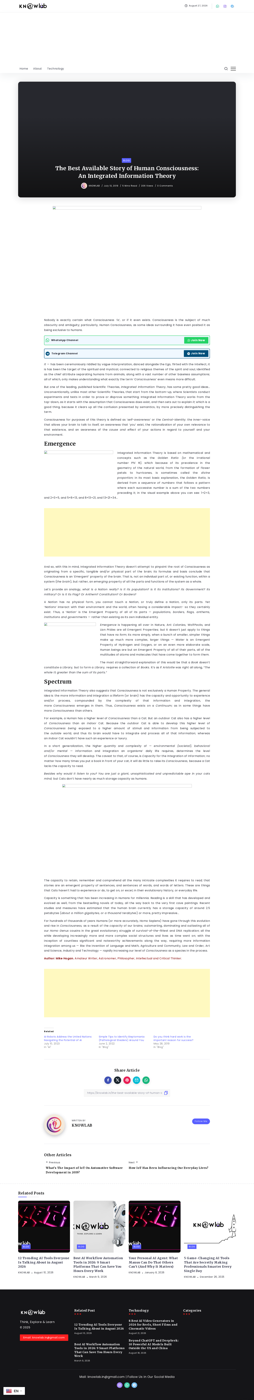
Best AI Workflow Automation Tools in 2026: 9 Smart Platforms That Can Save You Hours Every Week (98, 1264)
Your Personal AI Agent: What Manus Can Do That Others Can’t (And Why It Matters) (153, 1262)
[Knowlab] (33, 6)
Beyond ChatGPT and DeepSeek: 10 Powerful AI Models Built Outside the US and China (153, 1344)
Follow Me (201, 1121)
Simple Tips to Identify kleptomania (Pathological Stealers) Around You (122, 1038)
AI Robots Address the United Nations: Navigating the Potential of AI (68, 1038)
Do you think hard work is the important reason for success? (174, 1038)
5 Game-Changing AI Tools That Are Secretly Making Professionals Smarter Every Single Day (208, 1264)
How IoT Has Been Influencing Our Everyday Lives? (168, 1168)
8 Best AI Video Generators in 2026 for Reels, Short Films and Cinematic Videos (153, 1324)
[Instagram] (225, 6)
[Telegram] (232, 6)
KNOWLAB (95, 185)
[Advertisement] (127, 38)
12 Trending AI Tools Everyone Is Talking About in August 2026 (43, 1262)
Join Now (198, 340)
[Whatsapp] (218, 6)
